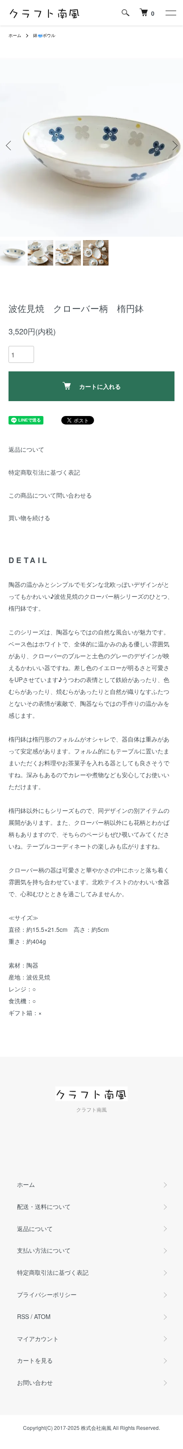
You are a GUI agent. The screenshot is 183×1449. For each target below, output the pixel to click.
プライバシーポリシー (47, 1294)
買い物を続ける (29, 517)
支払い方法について (44, 1250)
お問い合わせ (35, 1382)
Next (173, 145)
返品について (26, 449)
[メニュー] (170, 12)
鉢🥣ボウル (44, 35)
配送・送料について (44, 1206)
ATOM (42, 1316)
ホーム (15, 35)
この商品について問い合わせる (50, 495)
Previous (9, 145)
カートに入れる (100, 386)
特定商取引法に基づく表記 (44, 472)
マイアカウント (38, 1338)
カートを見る (35, 1360)
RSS (23, 1316)
